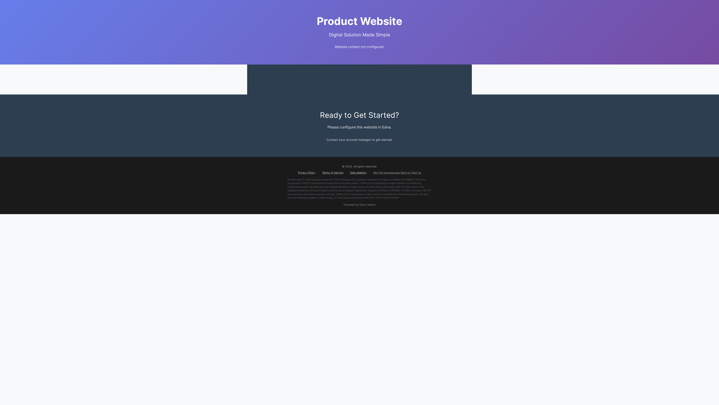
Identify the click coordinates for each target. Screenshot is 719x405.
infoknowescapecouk (397, 172)
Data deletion (358, 172)
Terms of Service (332, 172)
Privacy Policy (306, 172)
